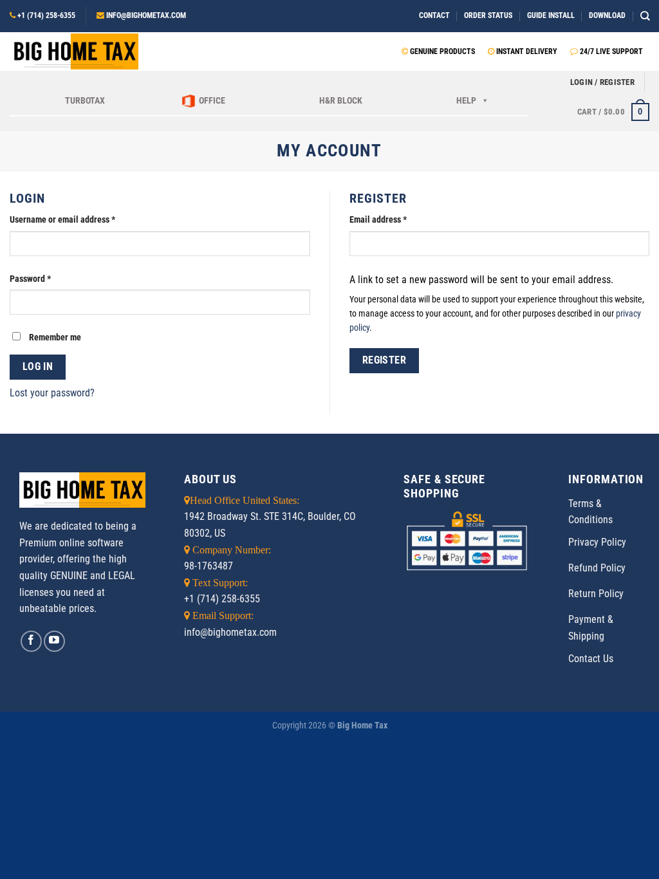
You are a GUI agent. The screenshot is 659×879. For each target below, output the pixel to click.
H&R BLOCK (340, 100)
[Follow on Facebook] (31, 641)
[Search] (644, 15)
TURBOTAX (85, 100)
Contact (434, 15)
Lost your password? (52, 393)
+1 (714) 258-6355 (46, 15)
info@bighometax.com (146, 15)
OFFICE (212, 100)
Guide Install (551, 15)
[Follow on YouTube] (54, 641)
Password (30, 278)
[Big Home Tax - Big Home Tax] (74, 51)
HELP (466, 100)
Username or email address (62, 219)
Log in (38, 367)
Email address (378, 219)
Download (607, 15)
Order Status (488, 15)
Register (384, 360)
